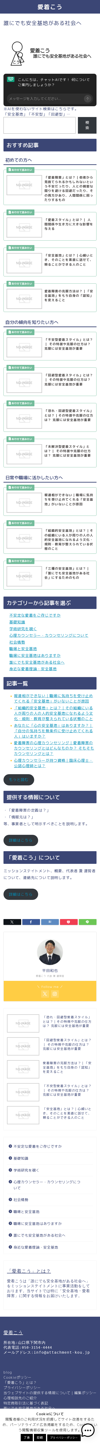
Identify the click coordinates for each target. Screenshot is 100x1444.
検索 (87, 125)
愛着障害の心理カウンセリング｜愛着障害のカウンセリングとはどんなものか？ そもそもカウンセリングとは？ (54, 748)
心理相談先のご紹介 (20, 1398)
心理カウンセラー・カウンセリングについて (48, 635)
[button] (87, 1431)
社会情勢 (17, 642)
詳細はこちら (21, 840)
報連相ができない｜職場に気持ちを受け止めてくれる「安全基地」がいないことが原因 (53, 698)
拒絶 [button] (40, 1437)
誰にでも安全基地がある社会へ (37, 662)
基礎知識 (17, 622)
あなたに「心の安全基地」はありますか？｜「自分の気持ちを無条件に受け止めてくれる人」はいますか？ (53, 731)
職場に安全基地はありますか (35, 655)
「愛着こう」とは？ (20, 1382)
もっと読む (19, 779)
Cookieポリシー (17, 1377)
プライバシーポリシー (22, 1387)
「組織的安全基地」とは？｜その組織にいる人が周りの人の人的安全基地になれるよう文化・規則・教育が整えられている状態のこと (53, 713)
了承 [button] (26, 1437)
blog (7, 1372)
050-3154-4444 (37, 1347)
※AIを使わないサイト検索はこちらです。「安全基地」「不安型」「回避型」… (41, 111)
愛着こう (50, 7)
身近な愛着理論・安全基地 (33, 668)
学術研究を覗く (23, 628)
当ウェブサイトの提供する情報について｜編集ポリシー (50, 1392)
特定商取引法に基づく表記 (25, 1403)
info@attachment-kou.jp (62, 1352)
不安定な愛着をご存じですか (35, 615)
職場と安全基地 (23, 648)
